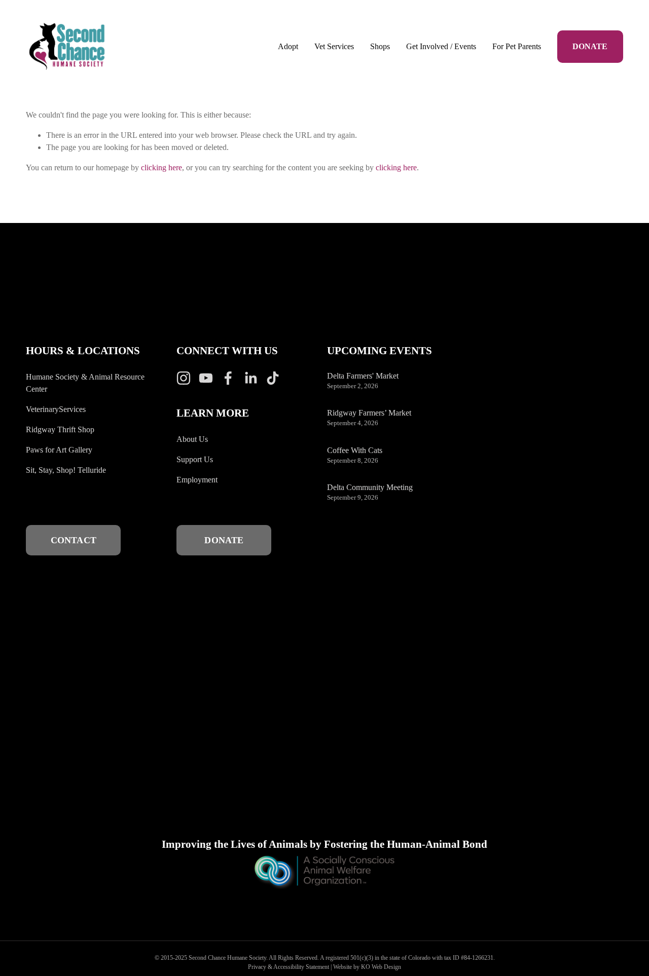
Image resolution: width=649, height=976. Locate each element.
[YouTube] (206, 378)
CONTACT (73, 540)
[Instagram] (183, 378)
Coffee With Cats (354, 450)
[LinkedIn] (250, 378)
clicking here (161, 167)
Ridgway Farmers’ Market (369, 412)
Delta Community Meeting (370, 487)
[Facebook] (228, 378)
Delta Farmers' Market (363, 375)
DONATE (589, 46)
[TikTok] (273, 378)
